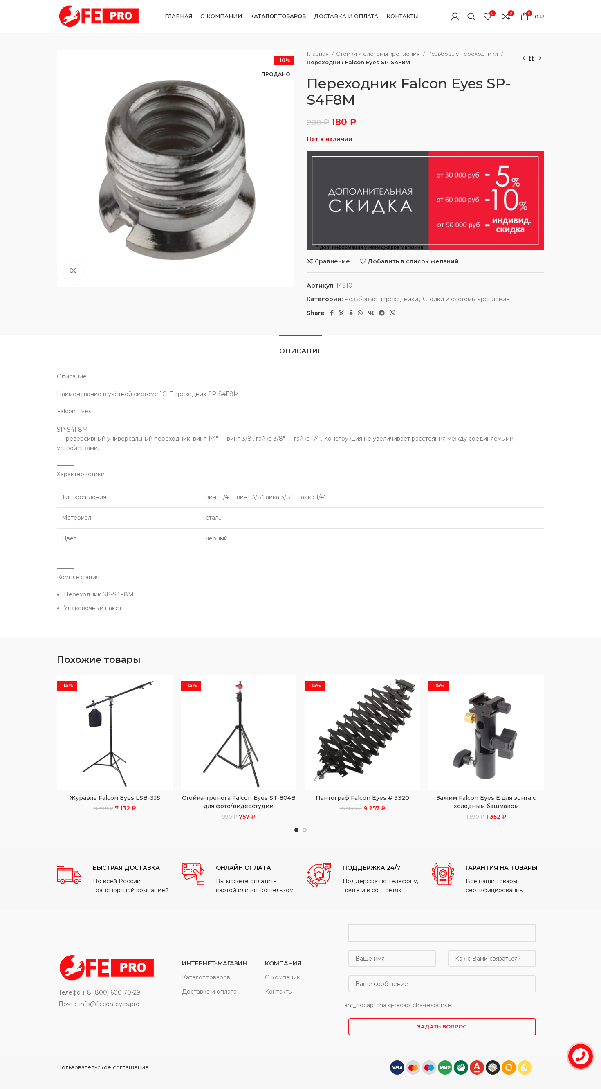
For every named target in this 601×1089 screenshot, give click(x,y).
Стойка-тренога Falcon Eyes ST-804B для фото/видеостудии (239, 802)
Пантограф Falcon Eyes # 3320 (362, 797)
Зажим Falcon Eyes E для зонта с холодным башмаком (486, 802)
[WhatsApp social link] (360, 313)
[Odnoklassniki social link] (351, 313)
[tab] (300, 347)
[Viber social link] (392, 313)
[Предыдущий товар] (524, 58)
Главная (318, 53)
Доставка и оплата (209, 991)
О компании (282, 977)
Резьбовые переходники (463, 53)
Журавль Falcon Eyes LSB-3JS (115, 797)
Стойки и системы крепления (378, 53)
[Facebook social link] (331, 313)
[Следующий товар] (540, 58)
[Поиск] (471, 16)
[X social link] (341, 313)
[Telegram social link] (382, 313)
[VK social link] (371, 313)
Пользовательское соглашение (103, 1067)
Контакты (279, 991)
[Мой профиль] (455, 16)
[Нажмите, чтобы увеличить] (73, 271)
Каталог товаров (206, 977)
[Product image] (115, 732)
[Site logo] (98, 16)
